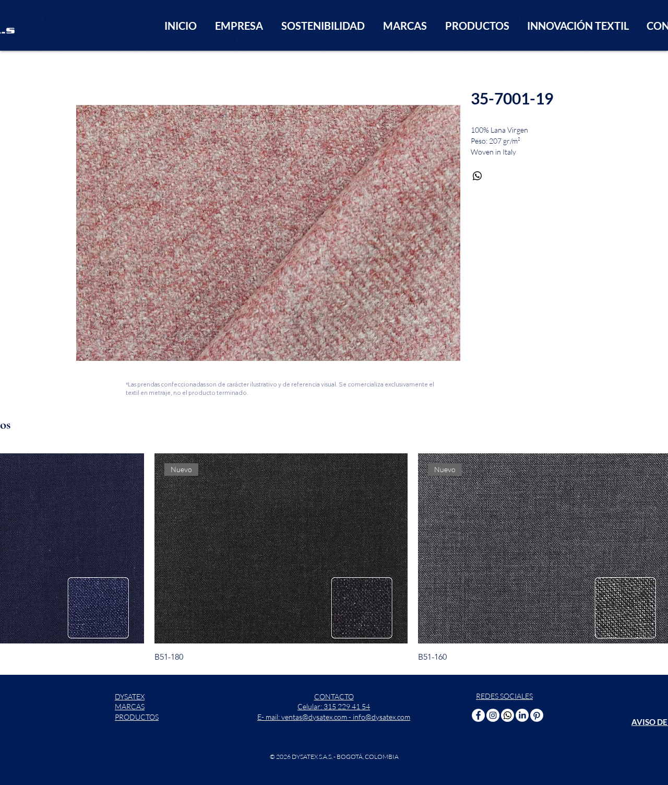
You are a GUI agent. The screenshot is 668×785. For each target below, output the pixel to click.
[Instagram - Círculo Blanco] (492, 715)
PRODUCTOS (137, 716)
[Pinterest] (536, 715)
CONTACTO (334, 696)
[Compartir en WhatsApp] (477, 176)
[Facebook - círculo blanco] (478, 715)
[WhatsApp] (507, 715)
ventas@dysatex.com (314, 716)
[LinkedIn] (522, 715)
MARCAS (130, 706)
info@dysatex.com (381, 716)
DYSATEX (130, 696)
